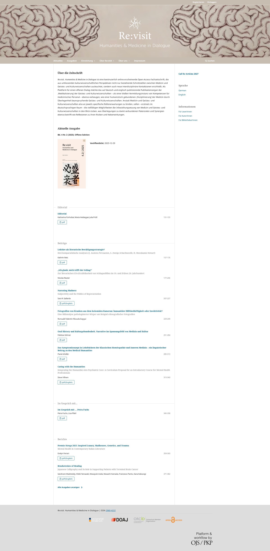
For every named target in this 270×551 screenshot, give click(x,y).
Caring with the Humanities (114, 369)
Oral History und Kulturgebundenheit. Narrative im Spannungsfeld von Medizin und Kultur (103, 331)
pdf (63, 222)
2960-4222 (111, 510)
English (182, 94)
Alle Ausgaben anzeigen (69, 487)
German (182, 90)
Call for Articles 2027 (188, 73)
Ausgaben (72, 60)
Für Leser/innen (185, 111)
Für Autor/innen (185, 116)
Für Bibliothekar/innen (188, 120)
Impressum (139, 60)
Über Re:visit (106, 60)
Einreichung (87, 60)
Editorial (62, 213)
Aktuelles (58, 60)
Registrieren (198, 2)
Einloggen (212, 2)
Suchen (211, 60)
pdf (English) (67, 303)
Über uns (123, 60)
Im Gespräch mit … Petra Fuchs (73, 409)
